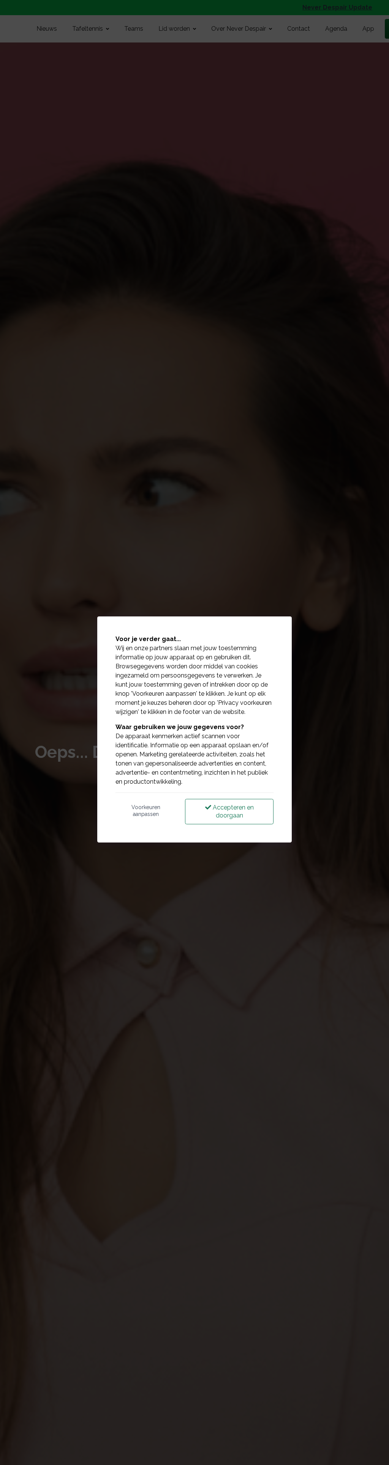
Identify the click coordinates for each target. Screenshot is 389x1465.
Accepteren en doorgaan (232, 811)
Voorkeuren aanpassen (145, 810)
